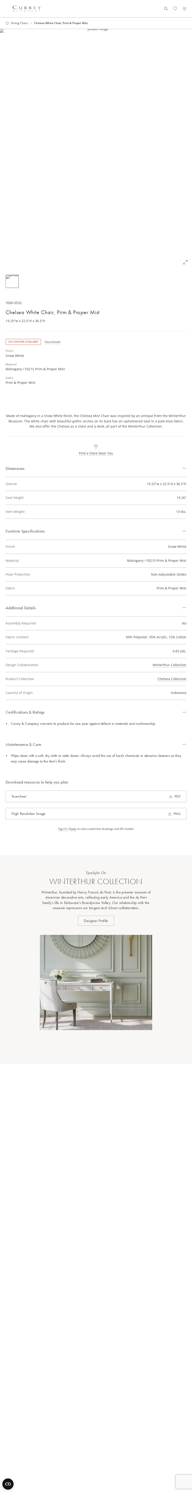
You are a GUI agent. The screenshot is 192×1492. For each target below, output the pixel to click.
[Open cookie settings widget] (8, 1484)
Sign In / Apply (67, 829)
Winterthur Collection (169, 665)
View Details (53, 342)
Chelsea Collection (172, 679)
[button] (96, 149)
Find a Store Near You (96, 453)
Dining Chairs (19, 23)
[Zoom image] (185, 262)
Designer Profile (96, 920)
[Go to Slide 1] (12, 281)
